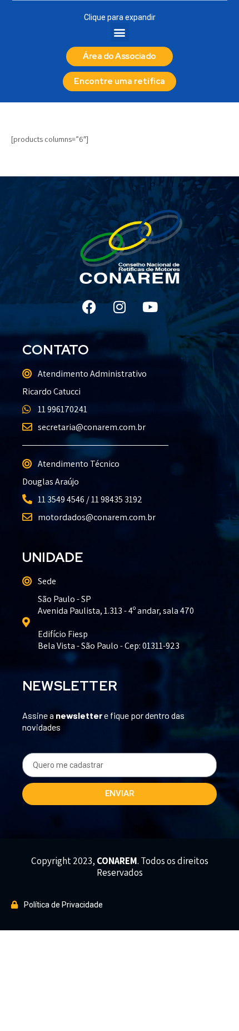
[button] (120, 32)
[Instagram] (119, 307)
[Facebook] (89, 307)
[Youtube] (150, 307)
